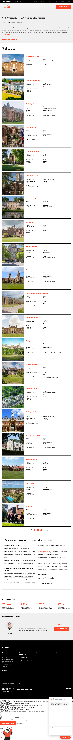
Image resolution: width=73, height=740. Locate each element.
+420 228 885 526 (40, 656)
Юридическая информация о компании (11, 683)
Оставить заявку (63, 6)
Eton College (30, 222)
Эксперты (49, 1)
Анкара (4, 670)
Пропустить (19, 723)
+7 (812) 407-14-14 (61, 625)
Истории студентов (43, 6)
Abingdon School (31, 459)
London (55, 653)
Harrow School (31, 128)
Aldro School (30, 483)
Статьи (62, 1)
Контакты (56, 1)
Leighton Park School (33, 80)
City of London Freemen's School (37, 293)
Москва (5, 653)
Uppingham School (32, 388)
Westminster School (32, 175)
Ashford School (31, 507)
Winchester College (32, 151)
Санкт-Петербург (23, 653)
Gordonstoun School (32, 199)
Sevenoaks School (32, 364)
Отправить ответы (8, 723)
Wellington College (32, 412)
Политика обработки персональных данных (12, 680)
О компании (42, 1)
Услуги (33, 6)
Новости (35, 1)
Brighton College (31, 246)
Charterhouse (30, 270)
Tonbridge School (31, 104)
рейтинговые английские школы (44, 551)
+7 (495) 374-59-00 (6, 656)
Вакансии (69, 1)
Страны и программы (24, 6)
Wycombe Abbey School (34, 436)
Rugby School (30, 341)
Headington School (32, 317)
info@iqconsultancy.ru (7, 691)
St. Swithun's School (32, 56)
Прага (38, 653)
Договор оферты (6, 678)
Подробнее (61, 76)
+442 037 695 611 (57, 656)
